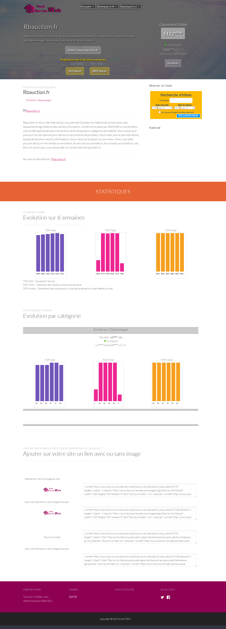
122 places (74, 71)
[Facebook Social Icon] (169, 597)
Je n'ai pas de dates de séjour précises (177, 112)
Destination (164, 100)
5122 (173, 33)
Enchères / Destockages (38, 100)
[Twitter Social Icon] (163, 597)
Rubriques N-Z (129, 6)
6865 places (99, 71)
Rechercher (188, 115)
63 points (173, 63)
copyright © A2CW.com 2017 (115, 618)
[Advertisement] (175, 154)
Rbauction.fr (58, 159)
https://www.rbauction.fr (83, 50)
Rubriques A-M (106, 6)
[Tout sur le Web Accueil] (44, 9)
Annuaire (86, 6)
